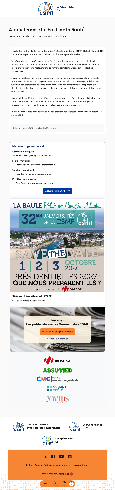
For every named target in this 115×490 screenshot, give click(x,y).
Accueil (12, 36)
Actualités (24, 36)
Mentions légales (33, 465)
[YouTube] (61, 456)
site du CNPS (17, 114)
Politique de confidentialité (57, 465)
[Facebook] (53, 456)
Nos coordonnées (81, 465)
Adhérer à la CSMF (55, 190)
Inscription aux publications (57, 331)
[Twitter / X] (45, 456)
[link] (65, 474)
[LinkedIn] (70, 456)
